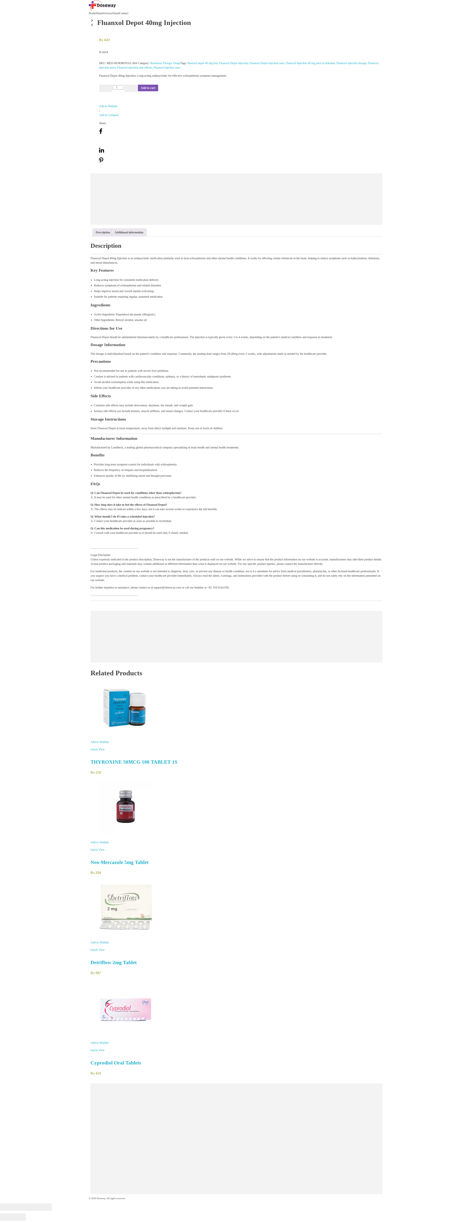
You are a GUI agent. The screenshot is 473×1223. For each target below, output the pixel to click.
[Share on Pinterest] (101, 162)
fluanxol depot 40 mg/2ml (202, 63)
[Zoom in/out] (45, 1207)
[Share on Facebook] (101, 133)
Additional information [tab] (129, 232)
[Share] (19, 1207)
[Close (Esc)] (6, 1207)
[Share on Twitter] (101, 142)
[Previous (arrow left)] (6, 1217)
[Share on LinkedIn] (101, 152)
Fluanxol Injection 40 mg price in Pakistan (310, 63)
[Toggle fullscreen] (32, 1207)
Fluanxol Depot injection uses (266, 63)
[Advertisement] (202, 199)
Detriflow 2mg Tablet (114, 962)
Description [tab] (103, 232)
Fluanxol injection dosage (351, 63)
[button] (91, 21)
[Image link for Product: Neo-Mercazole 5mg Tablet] (236, 806)
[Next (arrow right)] (19, 1217)
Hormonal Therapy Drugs (165, 63)
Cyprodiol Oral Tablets (116, 1063)
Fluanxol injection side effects (134, 67)
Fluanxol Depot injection (233, 63)
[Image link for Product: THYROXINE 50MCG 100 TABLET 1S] (236, 708)
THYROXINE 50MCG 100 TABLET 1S (134, 762)
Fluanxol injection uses (166, 67)
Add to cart (148, 87)
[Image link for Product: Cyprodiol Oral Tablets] (236, 1007)
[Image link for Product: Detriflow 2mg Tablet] (236, 906)
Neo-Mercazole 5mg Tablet (120, 862)
